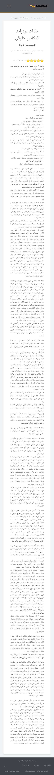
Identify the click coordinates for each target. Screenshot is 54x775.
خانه (46, 18)
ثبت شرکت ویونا (22, 761)
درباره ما (36, 766)
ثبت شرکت (47, 766)
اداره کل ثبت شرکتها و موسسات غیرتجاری (36, 771)
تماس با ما (26, 766)
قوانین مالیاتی (37, 18)
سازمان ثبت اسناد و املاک (12, 771)
